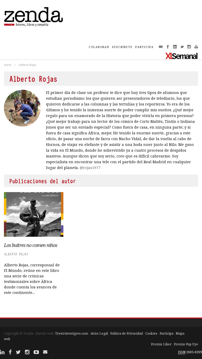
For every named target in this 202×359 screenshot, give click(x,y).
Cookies (151, 333)
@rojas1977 (90, 167)
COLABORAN (99, 47)
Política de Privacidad (126, 333)
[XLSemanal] (181, 55)
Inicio (7, 65)
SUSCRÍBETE (122, 47)
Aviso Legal (99, 333)
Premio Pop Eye (186, 344)
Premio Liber (161, 344)
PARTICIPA (144, 47)
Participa (166, 333)
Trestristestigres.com (71, 333)
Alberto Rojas (16, 254)
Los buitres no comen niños (30, 245)
